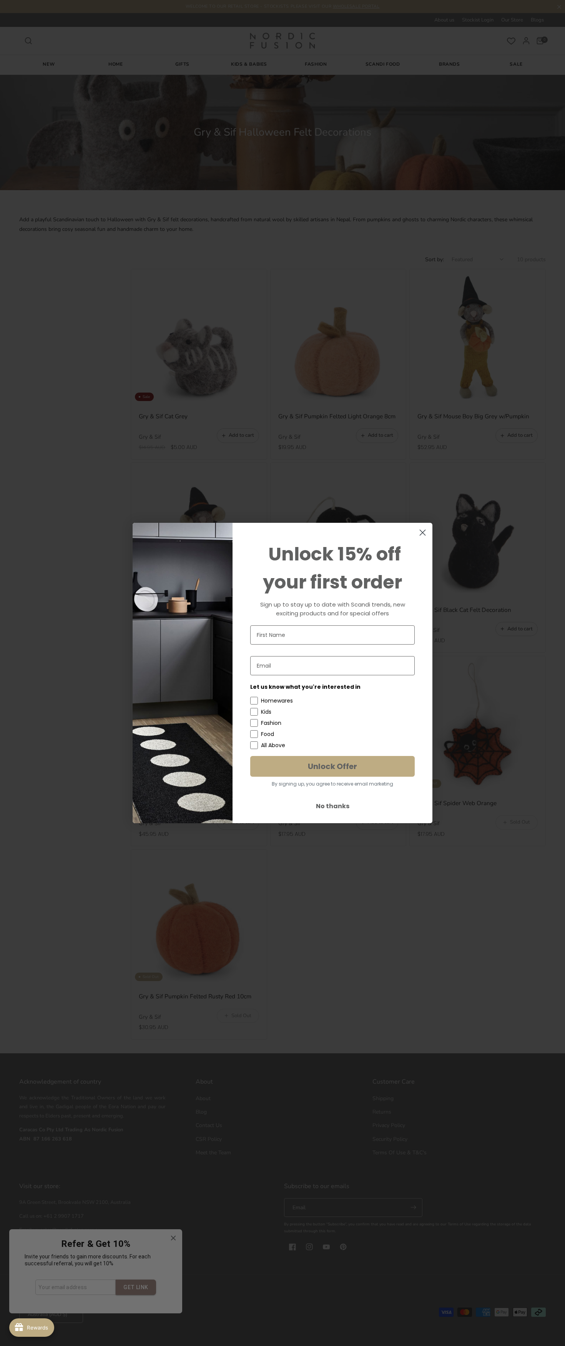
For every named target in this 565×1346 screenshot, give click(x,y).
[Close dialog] (422, 532)
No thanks (332, 806)
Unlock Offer (332, 766)
